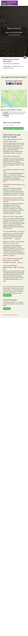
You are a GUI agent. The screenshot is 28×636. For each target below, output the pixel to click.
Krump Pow (7, 156)
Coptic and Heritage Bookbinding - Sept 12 (10, 266)
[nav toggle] (25, 57)
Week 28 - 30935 (8, 216)
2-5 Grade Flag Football (11, 170)
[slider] (6, 125)
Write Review (7, 295)
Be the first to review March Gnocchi (13, 128)
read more (19, 153)
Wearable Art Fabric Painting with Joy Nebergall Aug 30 (13, 199)
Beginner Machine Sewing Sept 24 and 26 (13, 242)
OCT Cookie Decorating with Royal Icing (13, 259)
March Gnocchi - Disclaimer (10, 315)
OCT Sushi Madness (10, 231)
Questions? (7, 308)
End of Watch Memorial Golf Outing (12, 140)
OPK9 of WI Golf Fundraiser (12, 185)
